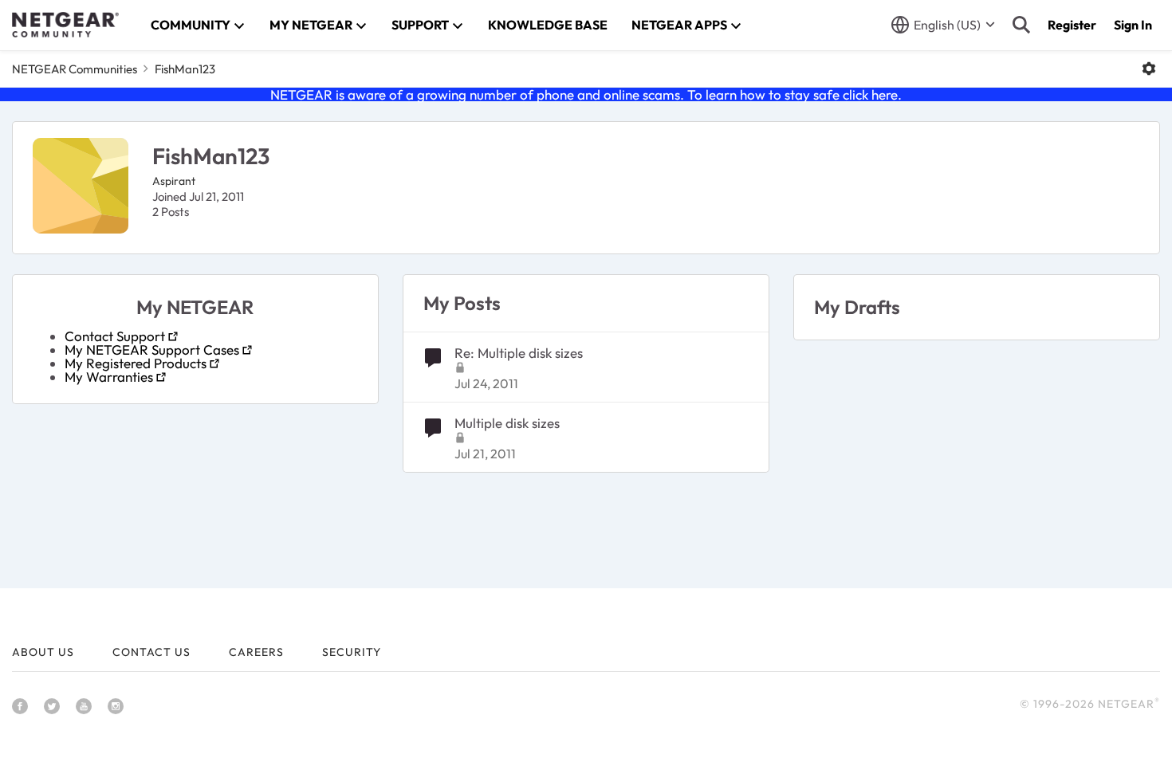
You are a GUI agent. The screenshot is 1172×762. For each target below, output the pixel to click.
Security (351, 652)
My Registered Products (135, 363)
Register (1072, 25)
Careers (256, 652)
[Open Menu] (1149, 68)
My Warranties (109, 376)
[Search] (1021, 24)
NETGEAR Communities (74, 69)
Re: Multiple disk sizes (518, 352)
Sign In (1133, 25)
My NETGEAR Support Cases (152, 349)
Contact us (151, 652)
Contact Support (115, 336)
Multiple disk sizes (507, 422)
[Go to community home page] (65, 24)
